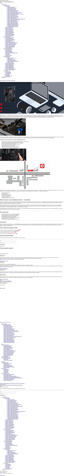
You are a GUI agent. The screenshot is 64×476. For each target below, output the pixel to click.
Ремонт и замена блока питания (12, 23)
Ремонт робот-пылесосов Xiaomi (9, 374)
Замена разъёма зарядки (11, 59)
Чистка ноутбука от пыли (11, 8)
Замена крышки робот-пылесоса (9, 378)
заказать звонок (12, 80)
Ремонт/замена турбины (7, 375)
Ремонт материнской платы (11, 60)
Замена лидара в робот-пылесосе (9, 379)
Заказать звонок (21, 102)
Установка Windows (7, 76)
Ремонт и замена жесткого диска (12, 14)
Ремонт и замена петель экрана (12, 11)
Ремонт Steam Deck (9, 55)
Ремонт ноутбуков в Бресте (6, 324)
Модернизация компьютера (10, 40)
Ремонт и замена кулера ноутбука (12, 16)
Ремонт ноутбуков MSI (9, 33)
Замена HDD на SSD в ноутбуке (12, 26)
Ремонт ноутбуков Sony (9, 428)
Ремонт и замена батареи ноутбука (13, 17)
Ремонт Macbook (8, 72)
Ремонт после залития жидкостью (12, 25)
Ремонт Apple (6, 70)
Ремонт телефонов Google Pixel (11, 461)
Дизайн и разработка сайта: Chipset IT (16, 385)
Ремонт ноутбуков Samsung (10, 34)
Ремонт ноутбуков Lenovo (10, 29)
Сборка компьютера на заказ (10, 39)
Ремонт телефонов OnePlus (10, 69)
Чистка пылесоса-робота (8, 380)
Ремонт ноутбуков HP (9, 28)
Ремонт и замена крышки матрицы (13, 405)
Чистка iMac (6, 372)
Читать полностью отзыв (4, 268)
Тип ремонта (8, 6)
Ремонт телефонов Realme (10, 67)
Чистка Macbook (8, 73)
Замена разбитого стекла (8, 363)
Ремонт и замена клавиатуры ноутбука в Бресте (15, 13)
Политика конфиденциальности (5, 385)
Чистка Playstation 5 (9, 50)
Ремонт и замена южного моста (12, 22)
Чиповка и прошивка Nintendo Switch (12, 52)
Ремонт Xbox (8, 53)
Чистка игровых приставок (8, 360)
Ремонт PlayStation (9, 49)
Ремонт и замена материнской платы (13, 19)
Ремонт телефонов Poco (9, 66)
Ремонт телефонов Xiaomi (10, 455)
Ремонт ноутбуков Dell (9, 30)
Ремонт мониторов (9, 47)
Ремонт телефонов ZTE (9, 64)
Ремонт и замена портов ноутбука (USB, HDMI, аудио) (12, 336)
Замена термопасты (7, 349)
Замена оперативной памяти (10, 439)
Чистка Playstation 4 (9, 51)
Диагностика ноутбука (7, 325)
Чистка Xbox (8, 54)
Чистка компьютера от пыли (10, 41)
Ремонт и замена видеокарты (12, 18)
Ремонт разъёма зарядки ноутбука (12, 416)
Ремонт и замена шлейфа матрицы (13, 10)
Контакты (3, 77)
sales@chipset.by (8, 280)
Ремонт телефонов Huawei (10, 65)
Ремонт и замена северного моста (12, 21)
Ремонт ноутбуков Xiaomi (10, 31)
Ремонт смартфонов (7, 56)
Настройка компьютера (9, 38)
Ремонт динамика (10, 62)
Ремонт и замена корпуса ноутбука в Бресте (14, 12)
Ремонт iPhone (8, 71)
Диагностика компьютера (10, 37)
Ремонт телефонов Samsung (10, 456)
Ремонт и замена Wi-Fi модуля (12, 15)
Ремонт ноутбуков (7, 5)
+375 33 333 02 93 (7, 80)
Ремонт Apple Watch (9, 75)
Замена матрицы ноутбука (11, 9)
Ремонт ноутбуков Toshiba (10, 427)
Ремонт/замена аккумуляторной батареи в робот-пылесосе (13, 377)
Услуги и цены (4, 4)
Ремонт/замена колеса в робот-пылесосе (10, 376)
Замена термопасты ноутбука (8, 326)
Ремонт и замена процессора (12, 20)
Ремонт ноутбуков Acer (9, 422)
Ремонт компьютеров (7, 36)
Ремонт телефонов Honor (10, 68)
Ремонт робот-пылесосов (6, 373)
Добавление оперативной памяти (12, 24)
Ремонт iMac (8, 466)
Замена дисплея (10, 58)
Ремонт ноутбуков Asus (9, 27)
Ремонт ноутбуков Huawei (10, 32)
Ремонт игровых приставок (8, 48)
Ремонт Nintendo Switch (9, 444)
